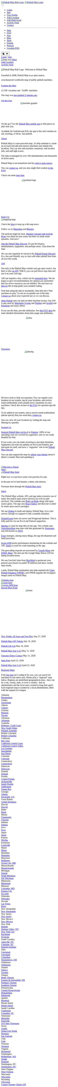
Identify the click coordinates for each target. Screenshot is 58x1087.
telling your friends (39, 454)
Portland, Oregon (8, 982)
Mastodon (17, 229)
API (3, 263)
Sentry (9, 545)
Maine (4, 850)
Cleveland (5, 954)
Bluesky (30, 229)
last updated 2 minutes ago (25, 95)
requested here (41, 278)
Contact (10, 25)
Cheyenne (5, 1082)
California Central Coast (12, 743)
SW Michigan (7, 878)
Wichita (4, 840)
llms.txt (4, 286)
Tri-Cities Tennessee (10, 1023)
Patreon (34, 432)
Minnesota (5, 883)
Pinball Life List (8, 646)
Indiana (4, 825)
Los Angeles (6, 748)
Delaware (5, 769)
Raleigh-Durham (8, 947)
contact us (13, 168)
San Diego (6, 753)
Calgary (4, 708)
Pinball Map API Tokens (12, 641)
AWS (20, 531)
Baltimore (5, 860)
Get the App (6, 100)
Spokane (5, 1061)
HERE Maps (7, 553)
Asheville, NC (7, 942)
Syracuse (5, 937)
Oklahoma (5, 965)
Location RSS (13, 48)
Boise (3, 812)
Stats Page (5, 660)
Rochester (5, 934)
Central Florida (7, 779)
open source (46, 163)
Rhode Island (7, 1005)
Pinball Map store (33, 486)
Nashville (5, 1021)
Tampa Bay (6, 789)
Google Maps (44, 550)
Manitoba (5, 855)
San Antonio (6, 1036)
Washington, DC (8, 1067)
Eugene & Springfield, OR (13, 980)
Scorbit (49, 303)
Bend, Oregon (7, 977)
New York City (8, 932)
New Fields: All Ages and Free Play (17, 636)
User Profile (12, 15)
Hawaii (4, 807)
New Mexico (7, 921)
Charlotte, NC (7, 944)
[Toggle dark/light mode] (5, 54)
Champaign (6, 817)
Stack (3, 491)
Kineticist (5, 306)
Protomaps (49, 528)
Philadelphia (6, 993)
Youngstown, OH (9, 960)
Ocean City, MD (8, 863)
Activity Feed (13, 22)
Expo (3, 536)
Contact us (6, 296)
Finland (4, 774)
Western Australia (9, 730)
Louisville (5, 845)
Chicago (5, 820)
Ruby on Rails (32, 501)
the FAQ (33, 405)
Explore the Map (8, 85)
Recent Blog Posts (9, 588)
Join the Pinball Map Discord (14, 244)
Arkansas (5, 720)
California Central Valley (12, 746)
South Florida (7, 784)
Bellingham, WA (8, 1056)
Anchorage (6, 702)
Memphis (5, 1018)
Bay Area (5, 741)
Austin (4, 1028)
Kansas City (6, 891)
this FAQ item (46, 310)
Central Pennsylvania (10, 990)
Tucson (4, 715)
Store (9, 40)
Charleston (6, 1010)
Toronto (4, 972)
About (4, 138)
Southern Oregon (8, 985)
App (9, 35)
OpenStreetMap (8, 528)
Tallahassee (6, 786)
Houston (5, 1033)
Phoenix (4, 713)
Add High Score (14, 20)
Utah (3, 1041)
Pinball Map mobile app (29, 124)
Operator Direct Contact (12, 655)
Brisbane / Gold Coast (11, 725)
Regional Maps (8, 670)
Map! (14, 59)
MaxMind (30, 560)
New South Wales (9, 728)
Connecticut (6, 764)
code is (38, 163)
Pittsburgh (5, 995)
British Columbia (8, 736)
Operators (5, 349)
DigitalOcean (7, 518)
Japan (3, 835)
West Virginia (7, 1072)
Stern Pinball (7, 300)
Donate (10, 43)
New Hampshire (8, 911)
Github (19, 1084)
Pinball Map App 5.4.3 (11, 651)
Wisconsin (5, 1077)
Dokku (11, 511)
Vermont (5, 1046)
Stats (9, 30)
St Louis (5, 893)
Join (8, 12)
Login (9, 10)
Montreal (5, 1000)
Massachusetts (7, 868)
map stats (20, 175)
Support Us (6, 427)
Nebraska (5, 898)
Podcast (10, 45)
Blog (9, 38)
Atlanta (4, 794)
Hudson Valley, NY (10, 929)
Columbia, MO (8, 888)
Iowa (3, 830)
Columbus (5, 957)
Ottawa (4, 970)
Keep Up (5, 217)
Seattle (4, 1059)
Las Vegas (5, 904)
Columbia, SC (7, 1013)
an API (15, 271)
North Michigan (8, 876)
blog (13, 224)
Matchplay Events (23, 303)
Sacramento (6, 751)
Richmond (5, 1051)
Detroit (4, 873)
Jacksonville (6, 781)
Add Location (13, 17)
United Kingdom (8, 802)
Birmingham (6, 697)
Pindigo (38, 303)
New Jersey (6, 916)
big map (10, 675)
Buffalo (4, 926)
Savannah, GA (7, 797)
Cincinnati (5, 952)
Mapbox (5, 526)
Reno (3, 906)
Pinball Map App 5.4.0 (11, 665)
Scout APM (6, 543)
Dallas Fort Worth (9, 1031)
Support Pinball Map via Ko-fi (14, 432)
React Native (31, 504)
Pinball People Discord (45, 253)
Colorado (5, 758)
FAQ (9, 33)
